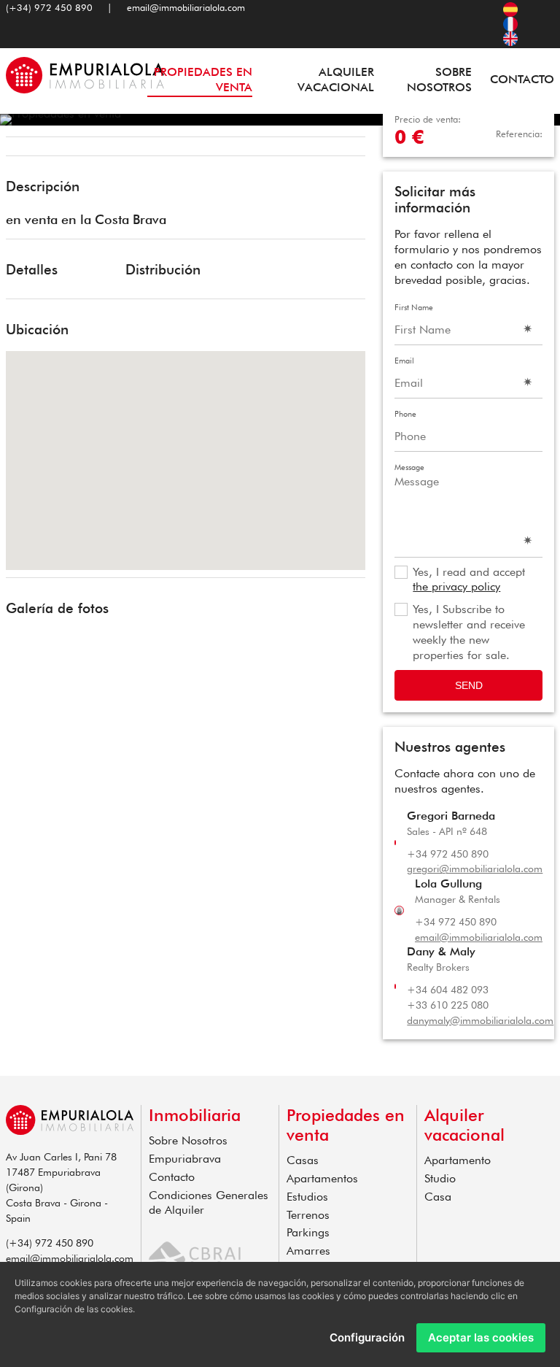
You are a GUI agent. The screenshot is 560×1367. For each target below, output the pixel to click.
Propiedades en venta (203, 79)
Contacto (522, 79)
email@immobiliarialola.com (186, 7)
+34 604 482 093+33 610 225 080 (448, 997)
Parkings (308, 1232)
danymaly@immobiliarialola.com (480, 1020)
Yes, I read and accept (469, 579)
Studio (440, 1178)
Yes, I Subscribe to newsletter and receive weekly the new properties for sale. (469, 631)
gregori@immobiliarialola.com (474, 868)
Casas (303, 1160)
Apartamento (457, 1160)
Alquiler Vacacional (335, 79)
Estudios (307, 1197)
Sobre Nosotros (439, 79)
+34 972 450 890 (448, 854)
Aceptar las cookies (481, 1337)
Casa (437, 1197)
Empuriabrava (185, 1159)
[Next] (349, 148)
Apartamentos (322, 1178)
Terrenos (308, 1215)
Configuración (367, 1337)
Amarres (308, 1251)
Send (469, 685)
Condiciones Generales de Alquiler (208, 1202)
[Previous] (21, 148)
